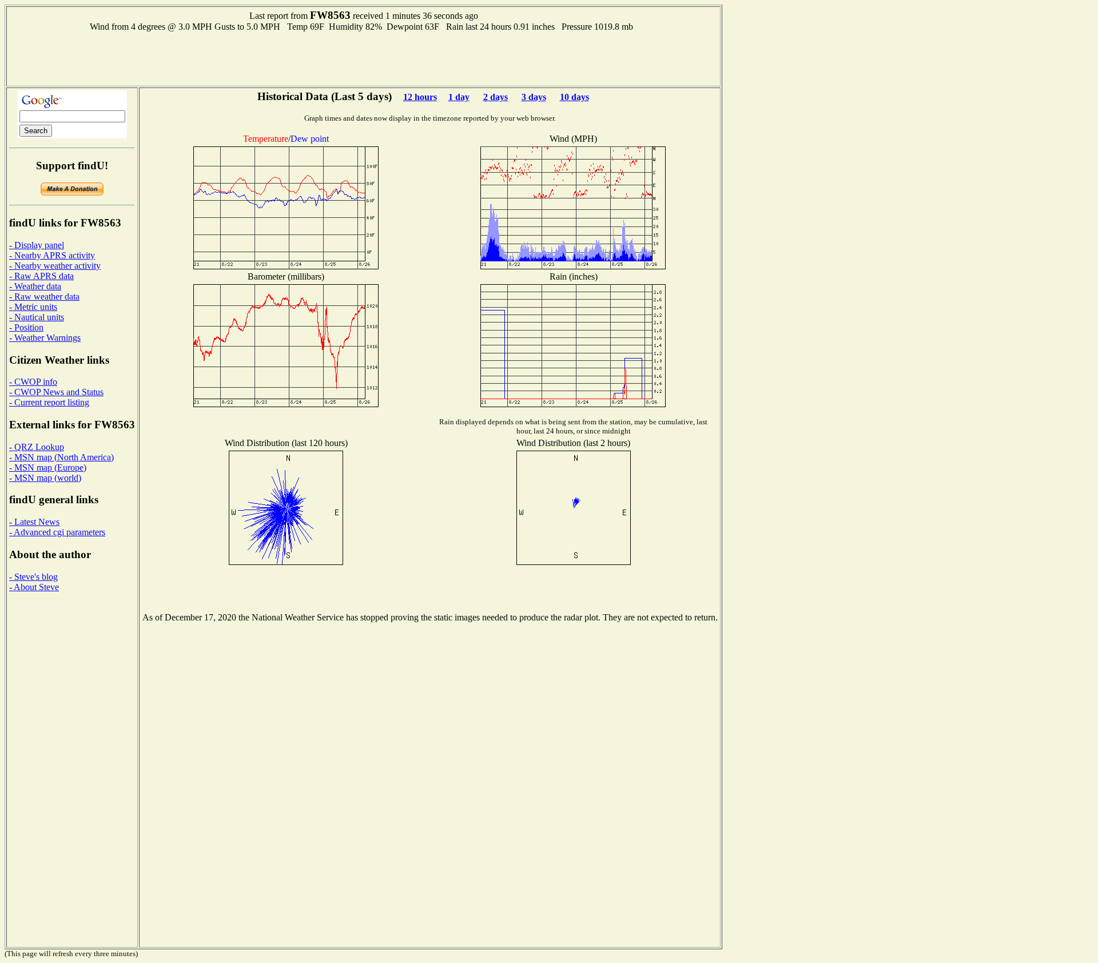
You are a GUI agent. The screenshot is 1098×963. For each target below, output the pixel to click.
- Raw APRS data (41, 276)
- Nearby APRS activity (52, 255)
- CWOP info (33, 382)
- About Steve (34, 587)
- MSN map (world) (45, 478)
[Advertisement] (364, 57)
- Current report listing (49, 402)
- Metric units (33, 307)
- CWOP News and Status (56, 392)
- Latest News (34, 522)
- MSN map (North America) (61, 457)
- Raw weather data (44, 296)
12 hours (420, 97)
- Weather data (35, 286)
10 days (574, 97)
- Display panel (36, 245)
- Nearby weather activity (55, 265)
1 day (459, 97)
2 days (495, 97)
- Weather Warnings (45, 338)
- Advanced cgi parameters (57, 532)
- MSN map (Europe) (47, 467)
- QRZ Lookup (36, 447)
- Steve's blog (33, 577)
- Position (26, 327)
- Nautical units (36, 317)
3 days (534, 97)
